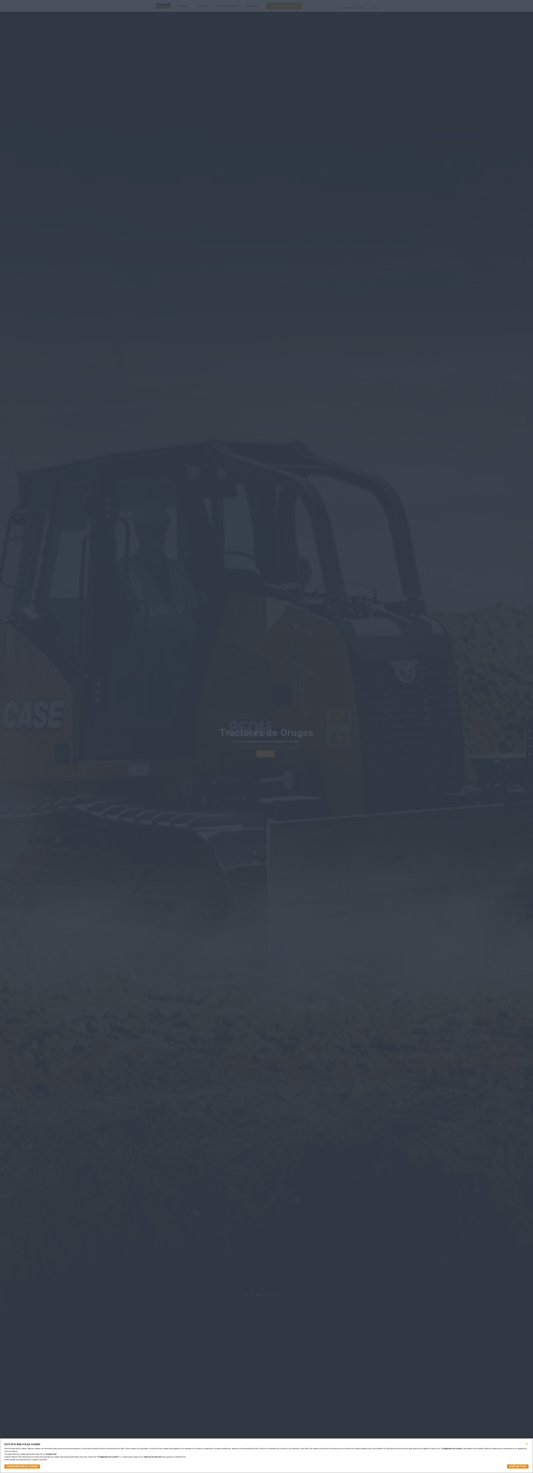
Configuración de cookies (22, 1466)
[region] (266, 1455)
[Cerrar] (527, 1444)
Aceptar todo (517, 1466)
